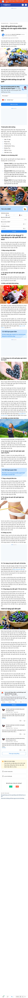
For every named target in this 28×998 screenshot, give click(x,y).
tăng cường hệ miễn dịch (19, 569)
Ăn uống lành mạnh (4, 23)
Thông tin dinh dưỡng (14, 23)
